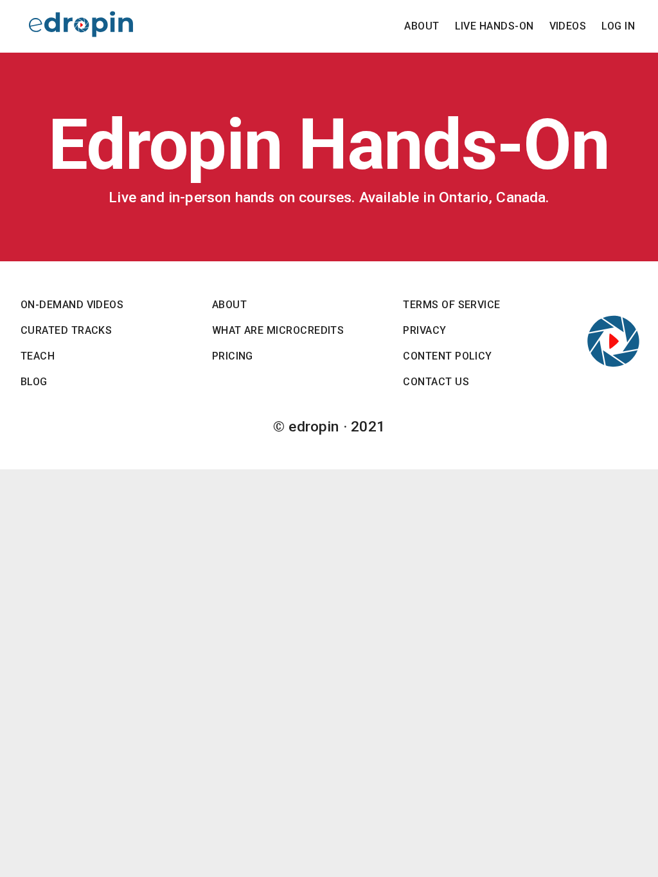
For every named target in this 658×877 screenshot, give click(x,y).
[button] (421, 26)
